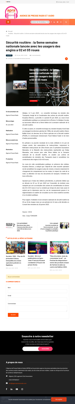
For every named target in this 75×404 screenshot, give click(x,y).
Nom (9, 287)
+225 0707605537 (14, 380)
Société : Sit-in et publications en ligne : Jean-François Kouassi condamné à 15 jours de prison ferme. (36, 260)
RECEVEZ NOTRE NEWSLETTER (40, 22)
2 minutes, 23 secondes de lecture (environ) (19, 58)
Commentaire (12, 303)
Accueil (10, 31)
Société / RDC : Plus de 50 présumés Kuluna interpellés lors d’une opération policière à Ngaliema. (15, 260)
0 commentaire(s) (35, 55)
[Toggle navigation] (8, 22)
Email (9, 295)
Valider (13, 315)
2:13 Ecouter (33, 100)
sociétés (9, 55)
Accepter (59, 399)
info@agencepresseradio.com (17, 383)
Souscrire (45, 349)
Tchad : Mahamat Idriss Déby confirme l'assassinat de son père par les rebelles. (33, 2)
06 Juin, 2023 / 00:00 (21, 55)
